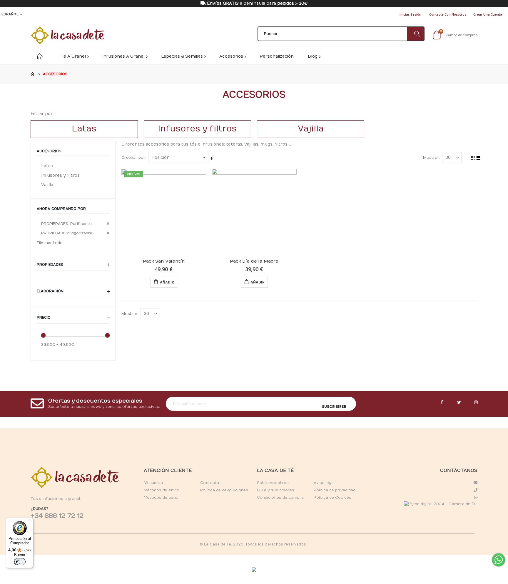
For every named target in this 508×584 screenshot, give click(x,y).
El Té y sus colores (275, 490)
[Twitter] (458, 402)
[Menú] (29, 521)
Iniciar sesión (410, 14)
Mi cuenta (153, 482)
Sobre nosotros (273, 482)
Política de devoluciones (224, 490)
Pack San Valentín (163, 261)
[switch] (20, 561)
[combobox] (341, 34)
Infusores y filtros (60, 175)
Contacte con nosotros (447, 14)
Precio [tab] (44, 318)
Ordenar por (133, 157)
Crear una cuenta (487, 14)
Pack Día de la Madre (254, 261)
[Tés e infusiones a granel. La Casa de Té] (67, 35)
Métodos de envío (161, 490)
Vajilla (47, 184)
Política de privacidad (334, 490)
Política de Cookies (332, 497)
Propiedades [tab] (50, 265)
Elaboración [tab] (51, 291)
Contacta (209, 482)
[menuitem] (314, 56)
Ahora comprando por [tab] (61, 209)
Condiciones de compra (280, 497)
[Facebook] (441, 402)
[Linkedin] (476, 402)
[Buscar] (415, 34)
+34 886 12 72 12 (57, 516)
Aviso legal (324, 482)
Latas (47, 165)
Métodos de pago (161, 497)
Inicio (33, 74)
